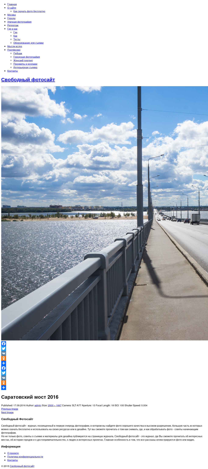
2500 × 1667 (55, 405)
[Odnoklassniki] (104, 358)
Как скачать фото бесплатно (29, 11)
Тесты (16, 39)
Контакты (12, 71)
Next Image (7, 412)
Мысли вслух (14, 46)
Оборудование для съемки (28, 43)
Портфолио (13, 50)
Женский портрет (23, 60)
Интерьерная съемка (25, 67)
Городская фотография (26, 57)
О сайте (11, 7)
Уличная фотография (19, 21)
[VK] (104, 353)
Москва (11, 14)
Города (11, 18)
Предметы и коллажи (25, 64)
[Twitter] (104, 348)
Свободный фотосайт (22, 466)
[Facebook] (104, 343)
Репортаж (12, 25)
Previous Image (9, 409)
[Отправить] (104, 363)
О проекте (13, 453)
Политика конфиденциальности (25, 456)
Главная (12, 4)
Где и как (12, 29)
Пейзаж (17, 53)
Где (15, 32)
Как (15, 36)
